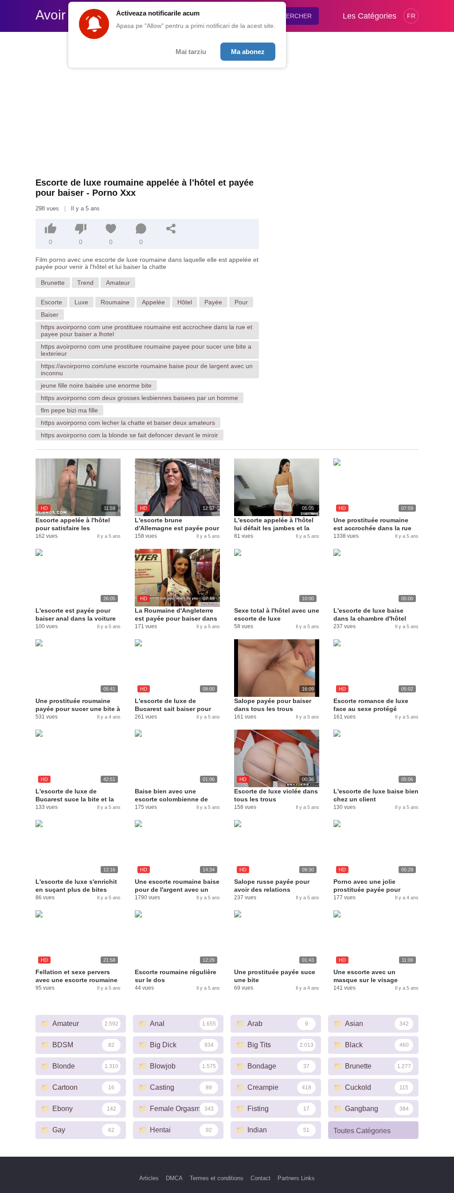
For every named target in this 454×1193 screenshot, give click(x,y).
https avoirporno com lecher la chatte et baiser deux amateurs (128, 422)
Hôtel (184, 302)
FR (411, 15)
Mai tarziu (191, 51)
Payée (213, 302)
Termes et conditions (216, 1178)
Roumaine (115, 302)
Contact (260, 1178)
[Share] (171, 228)
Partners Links (296, 1178)
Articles (149, 1178)
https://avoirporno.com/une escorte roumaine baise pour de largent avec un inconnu (147, 369)
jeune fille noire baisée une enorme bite (96, 385)
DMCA (174, 1178)
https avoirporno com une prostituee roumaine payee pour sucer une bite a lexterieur (146, 350)
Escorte (51, 302)
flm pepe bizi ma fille (69, 410)
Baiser (50, 314)
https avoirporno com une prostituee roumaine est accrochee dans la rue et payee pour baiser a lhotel (146, 330)
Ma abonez (248, 51)
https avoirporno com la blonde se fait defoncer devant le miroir (129, 435)
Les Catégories (369, 16)
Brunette (53, 282)
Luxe (81, 302)
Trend (85, 282)
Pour (241, 302)
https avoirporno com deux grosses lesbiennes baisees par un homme (139, 397)
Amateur (118, 282)
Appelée (153, 302)
